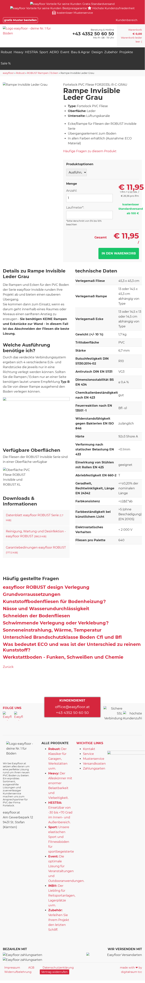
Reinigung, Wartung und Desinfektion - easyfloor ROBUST (36, 534)
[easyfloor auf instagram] (18, 715)
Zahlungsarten (94, 768)
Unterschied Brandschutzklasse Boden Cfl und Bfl (62, 637)
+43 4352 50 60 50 (72, 712)
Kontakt (89, 749)
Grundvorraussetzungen (32, 594)
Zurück (8, 667)
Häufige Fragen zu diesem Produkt (90, 151)
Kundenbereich (126, 20)
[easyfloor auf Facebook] (7, 715)
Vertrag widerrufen (54, 972)
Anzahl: (71, 190)
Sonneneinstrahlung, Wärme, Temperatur (52, 630)
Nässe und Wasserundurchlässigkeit (46, 608)
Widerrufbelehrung (17, 972)
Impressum (12, 967)
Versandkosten (94, 763)
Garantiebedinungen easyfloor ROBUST (36, 550)
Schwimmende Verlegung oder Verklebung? (56, 623)
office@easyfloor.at (72, 707)
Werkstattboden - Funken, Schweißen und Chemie (63, 657)
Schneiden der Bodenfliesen (36, 615)
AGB (31, 967)
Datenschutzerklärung (58, 967)
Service (88, 754)
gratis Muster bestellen (20, 20)
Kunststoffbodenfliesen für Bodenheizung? (54, 601)
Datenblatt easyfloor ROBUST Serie (34, 517)
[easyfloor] (30, 31)
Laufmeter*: (75, 207)
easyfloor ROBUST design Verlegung (46, 587)
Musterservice (93, 759)
